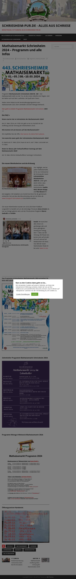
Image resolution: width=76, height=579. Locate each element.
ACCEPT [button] (34, 294)
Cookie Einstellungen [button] (23, 294)
